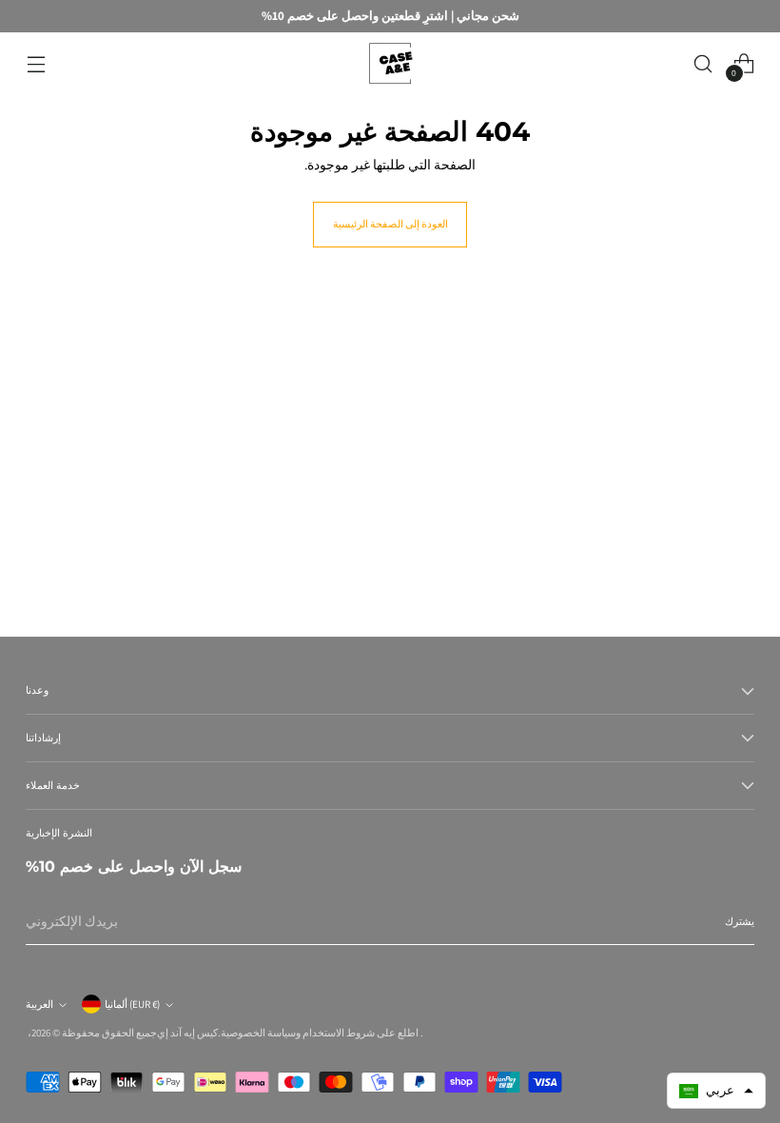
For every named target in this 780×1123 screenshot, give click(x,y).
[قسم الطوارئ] (390, 63)
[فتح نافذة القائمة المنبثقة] (35, 63)
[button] (716, 1091)
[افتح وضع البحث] (703, 63)
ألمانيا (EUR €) (132, 1004)
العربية (39, 1004)
